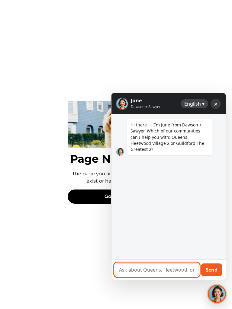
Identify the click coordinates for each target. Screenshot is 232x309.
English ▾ (194, 103)
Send (212, 269)
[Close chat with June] (217, 294)
